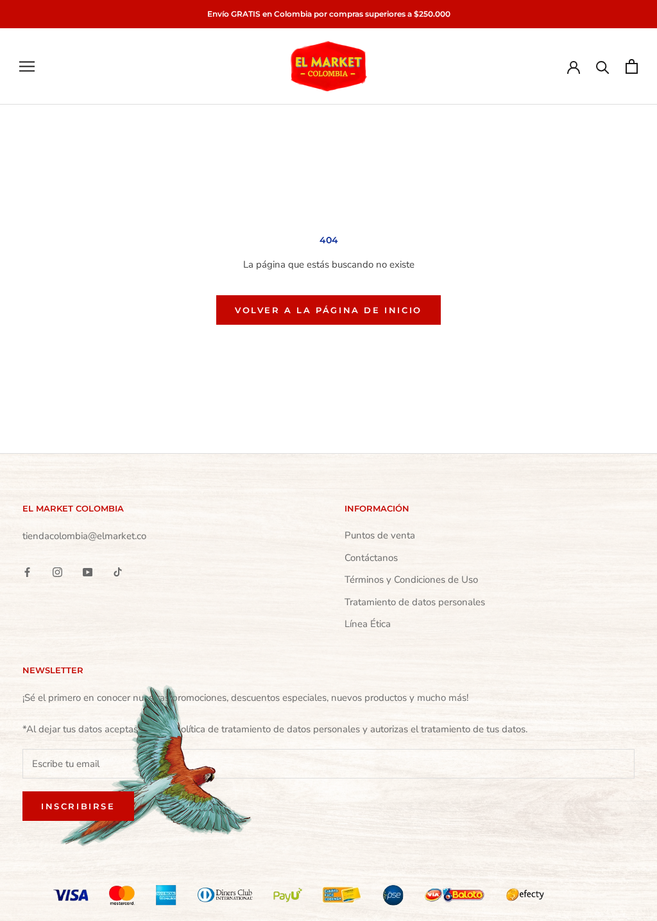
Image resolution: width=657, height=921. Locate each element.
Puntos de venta (380, 535)
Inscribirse (78, 806)
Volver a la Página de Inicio (328, 310)
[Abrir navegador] (27, 66)
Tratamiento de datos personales (415, 602)
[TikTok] (118, 572)
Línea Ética (368, 623)
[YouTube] (87, 572)
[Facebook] (27, 572)
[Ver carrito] (632, 66)
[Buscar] (603, 66)
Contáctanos (371, 557)
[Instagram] (57, 572)
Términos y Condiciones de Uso (411, 579)
